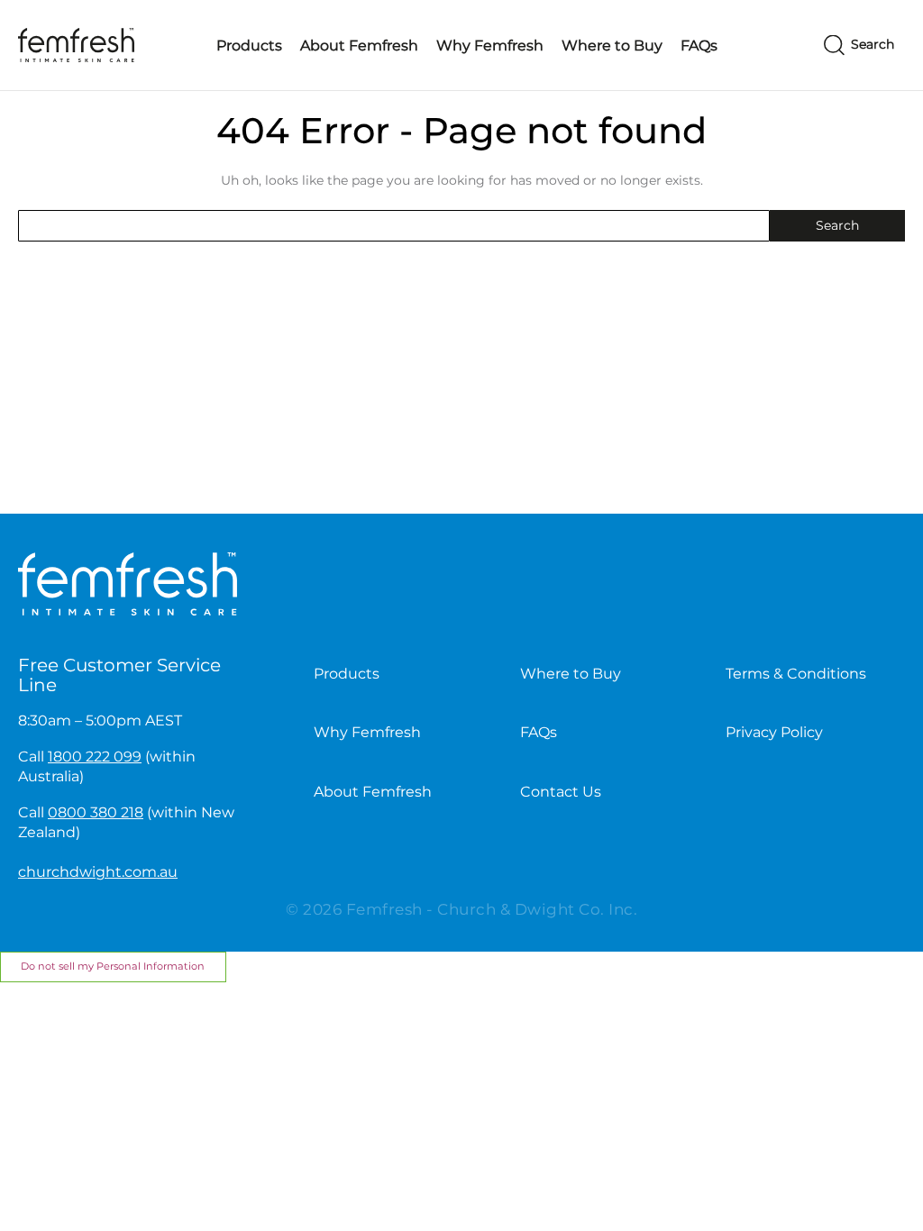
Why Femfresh (490, 45)
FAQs (699, 45)
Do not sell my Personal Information (113, 966)
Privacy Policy (774, 732)
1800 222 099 (95, 756)
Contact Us (560, 791)
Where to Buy (612, 45)
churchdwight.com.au (98, 871)
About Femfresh (359, 45)
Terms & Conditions (796, 673)
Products (249, 45)
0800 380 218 (95, 812)
